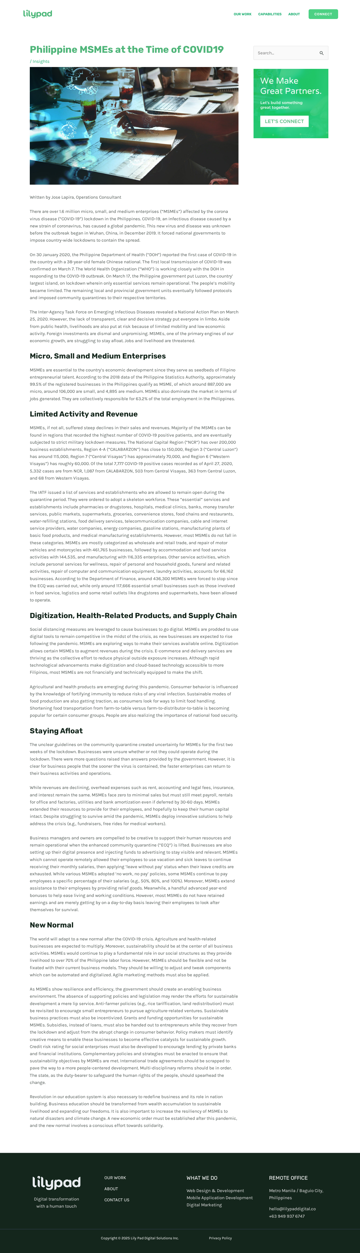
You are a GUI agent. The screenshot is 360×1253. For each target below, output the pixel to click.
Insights (41, 61)
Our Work (242, 14)
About (294, 14)
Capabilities (269, 14)
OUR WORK (115, 1177)
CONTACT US (116, 1199)
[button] (323, 14)
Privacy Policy (220, 1238)
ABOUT (111, 1188)
